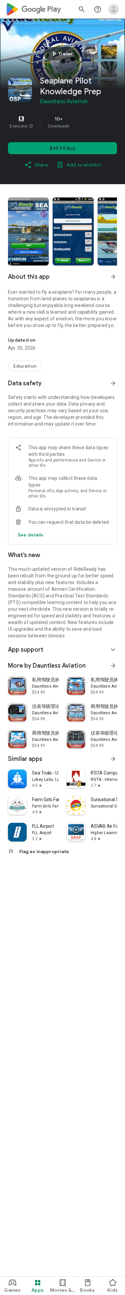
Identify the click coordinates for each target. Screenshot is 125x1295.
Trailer (61, 54)
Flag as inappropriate (38, 851)
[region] (62, 122)
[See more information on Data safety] (113, 383)
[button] (31, 126)
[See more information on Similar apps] (113, 759)
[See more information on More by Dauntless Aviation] (113, 666)
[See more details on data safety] (30, 535)
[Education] (25, 366)
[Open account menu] (114, 9)
